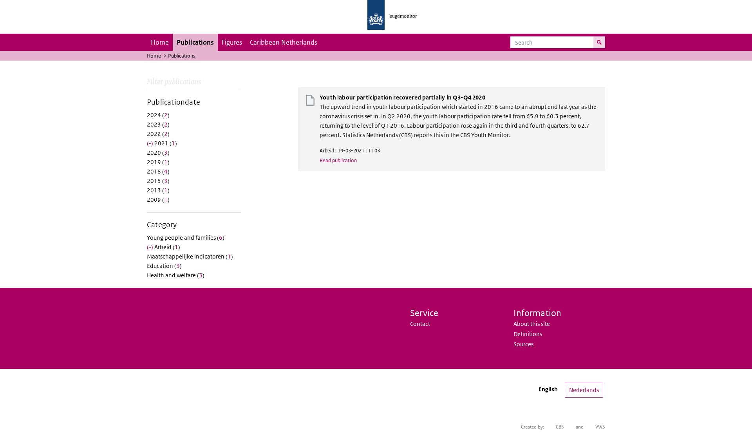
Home (160, 42)
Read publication (338, 160)
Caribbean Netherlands (283, 42)
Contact (420, 323)
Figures (232, 42)
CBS (560, 426)
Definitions (527, 334)
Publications (195, 42)
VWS (600, 426)
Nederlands (584, 390)
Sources (523, 344)
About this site (531, 323)
